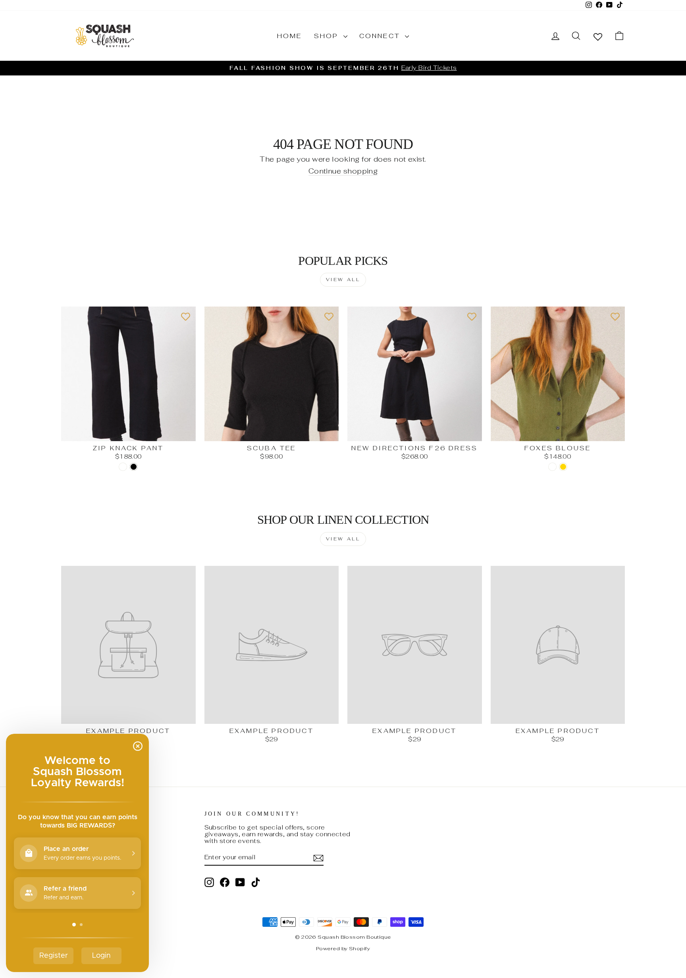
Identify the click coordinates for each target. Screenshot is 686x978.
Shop (327, 36)
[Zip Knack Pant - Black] (133, 467)
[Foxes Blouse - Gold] (563, 467)
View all (343, 279)
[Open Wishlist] (598, 36)
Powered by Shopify (343, 948)
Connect (381, 36)
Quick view (128, 432)
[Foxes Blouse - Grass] (552, 467)
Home (289, 36)
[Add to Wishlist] (186, 316)
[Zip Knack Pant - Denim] (123, 467)
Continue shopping (343, 171)
